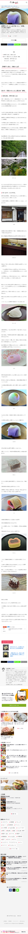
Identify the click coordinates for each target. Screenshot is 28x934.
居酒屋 (12, 822)
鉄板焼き (4, 836)
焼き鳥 (8, 830)
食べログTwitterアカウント (14, 890)
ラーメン (17, 825)
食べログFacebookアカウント (10, 890)
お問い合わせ (22, 921)
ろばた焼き (12, 827)
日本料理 (10, 825)
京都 (10, 36)
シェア (10, 44)
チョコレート (12, 845)
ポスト (4, 44)
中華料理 (19, 836)
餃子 (3, 839)
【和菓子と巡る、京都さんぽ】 (9, 54)
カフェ (14, 839)
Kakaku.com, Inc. (8, 923)
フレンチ (18, 822)
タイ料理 (4, 827)
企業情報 (5, 921)
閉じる (1, 932)
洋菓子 (18, 833)
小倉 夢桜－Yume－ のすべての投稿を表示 (14, 684)
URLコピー (24, 44)
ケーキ (12, 833)
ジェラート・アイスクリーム (9, 842)
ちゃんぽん (12, 836)
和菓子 (16, 36)
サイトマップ (15, 921)
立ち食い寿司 (21, 830)
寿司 (3, 830)
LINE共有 (17, 44)
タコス (8, 839)
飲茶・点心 (5, 833)
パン (21, 842)
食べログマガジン (14, 2)
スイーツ (4, 845)
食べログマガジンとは (11, 915)
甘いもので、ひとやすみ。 (10, 60)
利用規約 (10, 921)
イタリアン (5, 822)
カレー (4, 825)
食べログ (19, 915)
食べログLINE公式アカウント (17, 890)
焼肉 (14, 830)
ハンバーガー (20, 827)
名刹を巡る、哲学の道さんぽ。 (10, 58)
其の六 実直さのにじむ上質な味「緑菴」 (12, 56)
